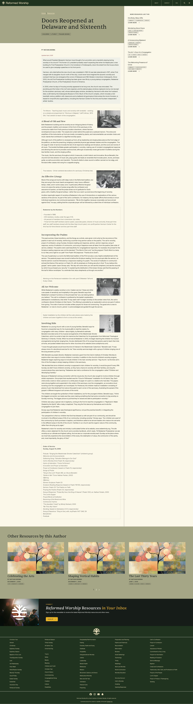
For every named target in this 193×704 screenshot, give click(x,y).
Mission (82, 669)
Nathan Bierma (49, 50)
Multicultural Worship (86, 675)
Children (45, 34)
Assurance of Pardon (156, 648)
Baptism (152, 663)
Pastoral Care (83, 684)
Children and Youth (50, 666)
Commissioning (49, 675)
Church (134, 54)
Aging (46, 657)
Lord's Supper (154, 675)
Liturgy (54, 34)
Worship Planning (133, 32)
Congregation (139, 20)
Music (130, 30)
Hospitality (83, 651)
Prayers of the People (156, 672)
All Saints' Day (49, 645)
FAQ (177, 3)
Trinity (116, 660)
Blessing (47, 663)
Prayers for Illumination (156, 654)
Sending (152, 681)
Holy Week (13, 666)
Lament (152, 645)
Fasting (82, 642)
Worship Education (120, 672)
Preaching (82, 687)
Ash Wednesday (14, 663)
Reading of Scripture (156, 657)
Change (131, 583)
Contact (167, 3)
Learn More (132, 22)
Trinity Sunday (49, 642)
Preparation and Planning (122, 639)
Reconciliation (119, 645)
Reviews (117, 651)
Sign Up (51, 619)
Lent (11, 660)
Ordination (83, 681)
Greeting (117, 684)
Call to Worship (119, 681)
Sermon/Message (155, 660)
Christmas (12, 645)
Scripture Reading (137, 30)
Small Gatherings (119, 654)
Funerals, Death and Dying (87, 645)
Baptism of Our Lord (15, 654)
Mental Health (84, 663)
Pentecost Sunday (15, 687)
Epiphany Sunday (14, 648)
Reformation (118, 648)
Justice (82, 657)
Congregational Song (51, 678)
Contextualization (141, 67)
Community (131, 20)
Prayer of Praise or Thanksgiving (159, 678)
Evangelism (131, 42)
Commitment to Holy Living (157, 651)
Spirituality (78, 583)
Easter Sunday (14, 678)
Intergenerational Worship (87, 654)
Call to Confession (155, 639)
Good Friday (13, 675)
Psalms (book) (64, 34)
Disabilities (48, 687)
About (156, 3)
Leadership (83, 660)
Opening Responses (120, 687)
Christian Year (49, 669)
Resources (51, 13)
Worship (147, 20)
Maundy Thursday (15, 672)
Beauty (47, 660)
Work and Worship (120, 666)
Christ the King (49, 648)
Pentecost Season (50, 639)
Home (43, 13)
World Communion (120, 669)
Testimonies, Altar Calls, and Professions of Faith (163, 669)
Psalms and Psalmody (121, 642)
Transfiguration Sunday (16, 657)
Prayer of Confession (156, 642)
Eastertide (12, 681)
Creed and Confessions (156, 666)
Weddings (118, 663)
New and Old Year (85, 678)
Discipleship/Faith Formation (88, 639)
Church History (49, 672)
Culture (137, 583)
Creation (47, 681)
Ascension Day (14, 684)
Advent (12, 642)
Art (129, 54)
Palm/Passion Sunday (16, 669)
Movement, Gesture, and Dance (88, 672)
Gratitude (82, 648)
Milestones (83, 666)
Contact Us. (110, 701)
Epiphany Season (14, 651)
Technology (118, 657)
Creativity (14, 583)
